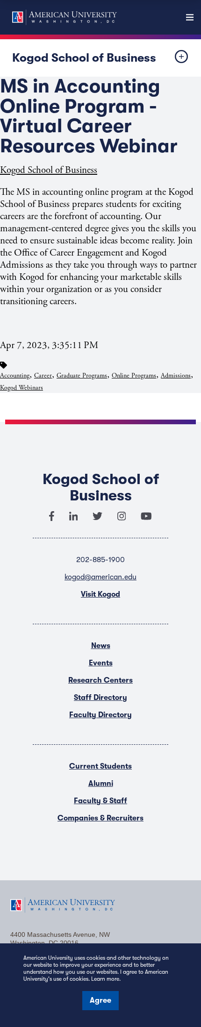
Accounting (14, 375)
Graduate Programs (82, 375)
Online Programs (134, 375)
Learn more (105, 979)
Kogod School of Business (84, 57)
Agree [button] (100, 1000)
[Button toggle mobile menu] (174, 58)
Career (43, 375)
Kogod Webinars (21, 388)
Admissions (176, 375)
